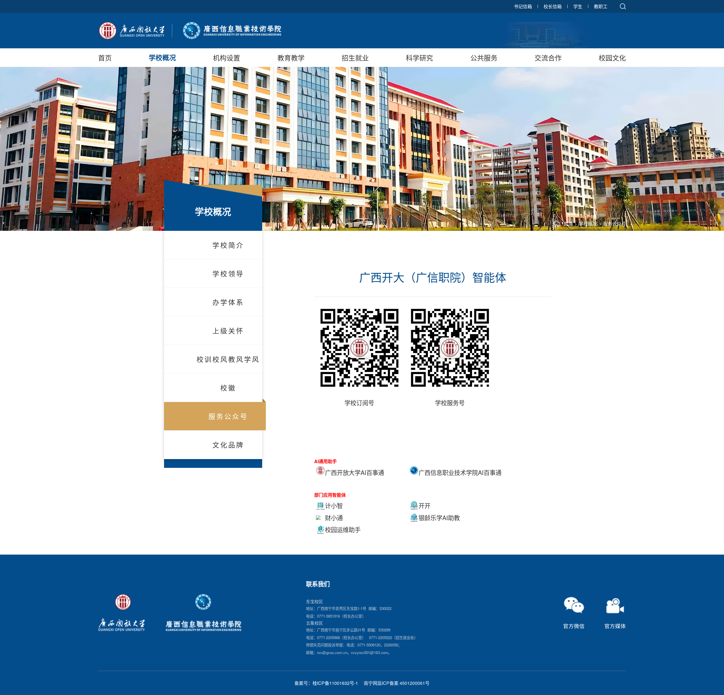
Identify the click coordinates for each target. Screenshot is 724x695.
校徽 (228, 387)
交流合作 (548, 57)
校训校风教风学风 (228, 359)
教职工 (600, 6)
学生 (577, 6)
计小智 (334, 505)
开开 (424, 505)
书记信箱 (523, 6)
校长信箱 (553, 6)
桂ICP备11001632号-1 (335, 683)
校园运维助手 (343, 529)
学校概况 (162, 57)
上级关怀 (228, 330)
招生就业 (355, 57)
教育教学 (291, 57)
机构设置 (226, 57)
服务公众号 (614, 223)
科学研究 (419, 57)
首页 (105, 57)
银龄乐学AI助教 (439, 517)
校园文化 (612, 57)
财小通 (334, 517)
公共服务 (483, 57)
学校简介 (228, 245)
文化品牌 (228, 444)
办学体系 (228, 302)
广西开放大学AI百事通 (354, 472)
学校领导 (228, 273)
